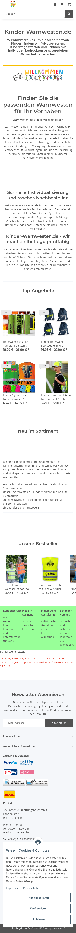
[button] (55, 4)
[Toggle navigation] (5, 2)
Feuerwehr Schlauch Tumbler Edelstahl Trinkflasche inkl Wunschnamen (15, 344)
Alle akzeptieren (39, 897)
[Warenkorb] (69, 4)
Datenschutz (31, 888)
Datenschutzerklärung (22, 706)
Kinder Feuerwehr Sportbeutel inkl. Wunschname (52, 344)
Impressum (12, 888)
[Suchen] (69, 14)
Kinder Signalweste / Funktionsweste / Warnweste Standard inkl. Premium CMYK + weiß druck (19, 397)
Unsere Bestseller (38, 543)
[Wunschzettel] (61, 4)
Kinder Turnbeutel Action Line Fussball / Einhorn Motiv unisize (56, 397)
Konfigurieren (38, 908)
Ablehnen (39, 919)
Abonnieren (59, 723)
